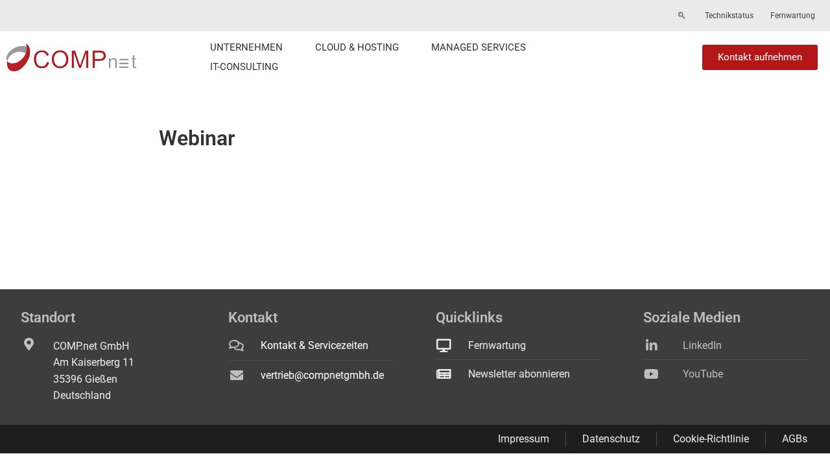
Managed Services (478, 47)
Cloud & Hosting (357, 47)
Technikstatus (729, 15)
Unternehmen (246, 47)
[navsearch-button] (681, 16)
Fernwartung (792, 15)
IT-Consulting (244, 67)
